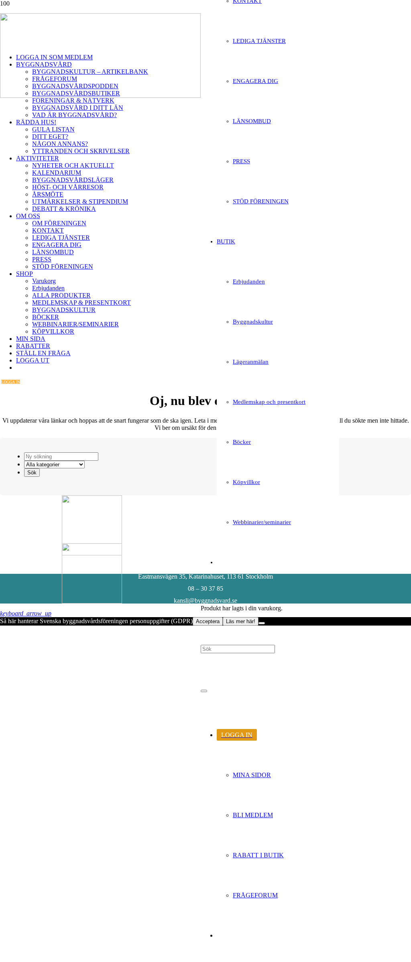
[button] (25, 613)
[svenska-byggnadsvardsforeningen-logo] (100, 95)
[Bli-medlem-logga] (92, 601)
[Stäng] (204, 691)
